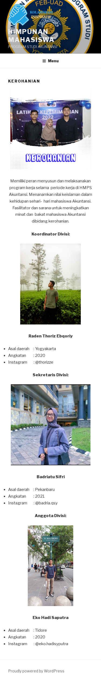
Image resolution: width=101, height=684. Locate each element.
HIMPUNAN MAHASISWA (31, 36)
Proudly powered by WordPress (36, 671)
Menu (53, 61)
